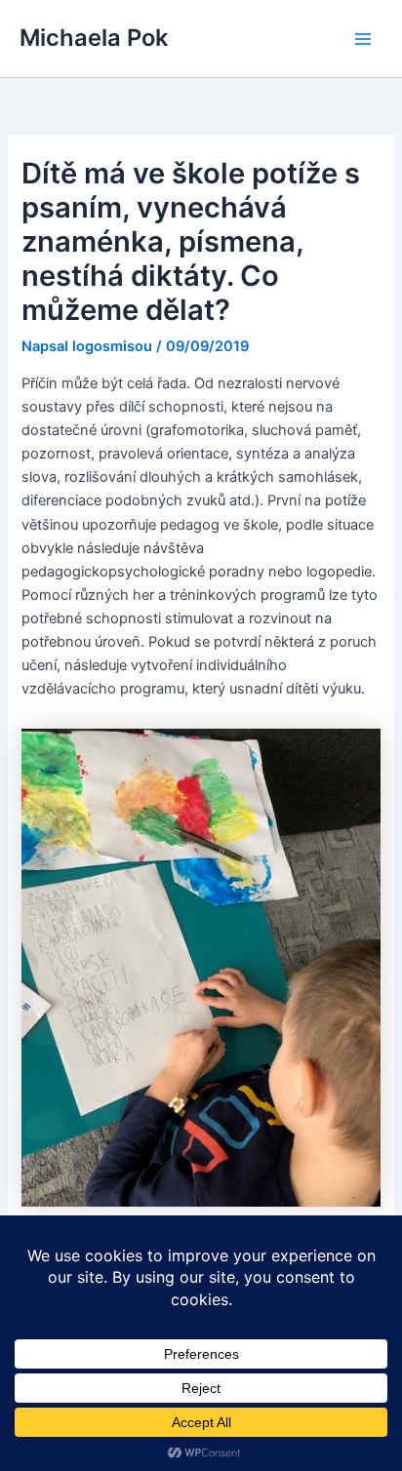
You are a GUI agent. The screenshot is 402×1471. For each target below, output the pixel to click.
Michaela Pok (94, 37)
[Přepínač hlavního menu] (362, 38)
